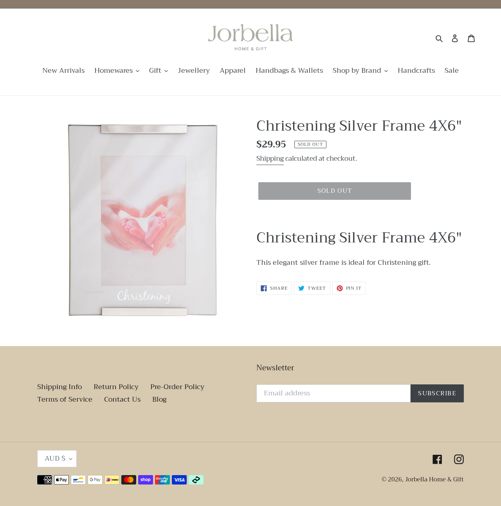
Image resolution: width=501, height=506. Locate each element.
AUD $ (55, 458)
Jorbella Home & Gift (434, 479)
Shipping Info (59, 386)
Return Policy (116, 386)
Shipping (270, 158)
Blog (159, 399)
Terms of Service (64, 399)
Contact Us (122, 399)
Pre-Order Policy (177, 386)
